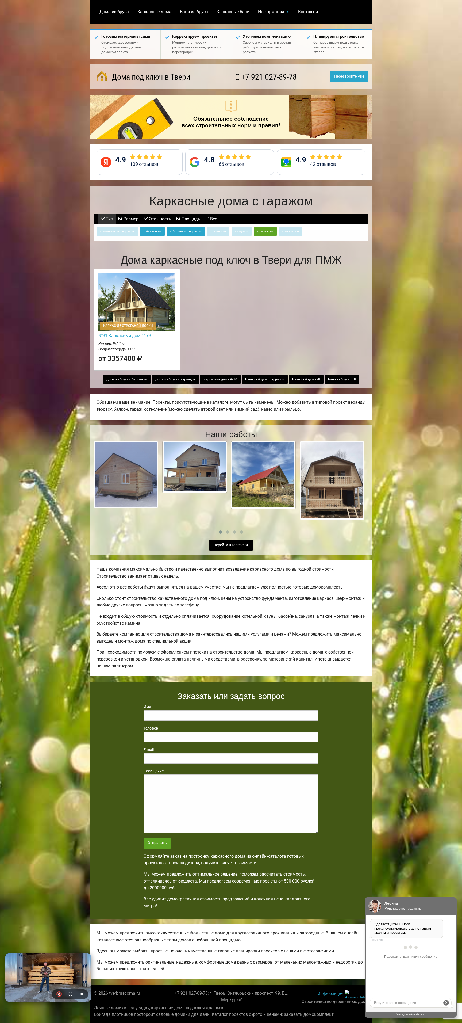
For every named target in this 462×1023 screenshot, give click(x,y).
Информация (271, 11)
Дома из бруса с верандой (175, 379)
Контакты (308, 11)
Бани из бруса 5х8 (342, 379)
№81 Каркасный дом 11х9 (124, 335)
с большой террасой (186, 231)
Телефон (151, 728)
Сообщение (154, 771)
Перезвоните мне (349, 76)
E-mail (149, 749)
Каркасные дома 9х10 (220, 379)
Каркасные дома (154, 11)
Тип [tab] (109, 219)
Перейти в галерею (230, 545)
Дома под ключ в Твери (150, 77)
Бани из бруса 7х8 (306, 379)
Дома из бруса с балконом (126, 379)
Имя (147, 707)
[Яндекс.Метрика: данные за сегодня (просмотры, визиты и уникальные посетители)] (356, 994)
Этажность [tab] (159, 219)
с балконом (152, 231)
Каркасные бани (233, 11)
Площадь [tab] (190, 219)
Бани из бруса (194, 11)
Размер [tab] (130, 219)
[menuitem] (114, 12)
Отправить (157, 843)
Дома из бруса (114, 11)
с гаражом (265, 231)
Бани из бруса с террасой (264, 379)
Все (213, 219)
